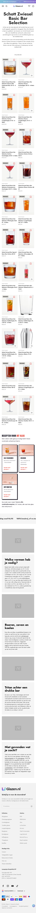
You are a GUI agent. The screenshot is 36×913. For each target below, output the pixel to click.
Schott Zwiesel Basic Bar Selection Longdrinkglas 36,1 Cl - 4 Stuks (25, 220)
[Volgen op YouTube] (12, 886)
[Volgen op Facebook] (3, 886)
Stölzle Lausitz (23, 843)
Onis (21, 822)
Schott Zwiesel (5, 80)
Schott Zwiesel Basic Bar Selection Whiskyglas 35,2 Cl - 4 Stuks (9, 220)
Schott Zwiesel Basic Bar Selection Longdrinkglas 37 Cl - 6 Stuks (26, 387)
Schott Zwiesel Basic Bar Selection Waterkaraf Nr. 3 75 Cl (25, 287)
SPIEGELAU (23, 819)
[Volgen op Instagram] (8, 886)
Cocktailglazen (6, 822)
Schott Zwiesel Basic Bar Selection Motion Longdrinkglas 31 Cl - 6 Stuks (8, 119)
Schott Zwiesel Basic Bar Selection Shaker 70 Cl (25, 353)
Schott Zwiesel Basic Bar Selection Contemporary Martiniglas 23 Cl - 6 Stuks (9, 187)
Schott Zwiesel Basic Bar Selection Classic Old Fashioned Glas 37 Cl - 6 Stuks (9, 84)
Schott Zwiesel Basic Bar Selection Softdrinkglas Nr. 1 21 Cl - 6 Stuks (9, 354)
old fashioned (24, 636)
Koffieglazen (5, 837)
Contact (4, 852)
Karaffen (4, 843)
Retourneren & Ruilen (7, 858)
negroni (7, 645)
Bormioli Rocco (24, 837)
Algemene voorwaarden (7, 908)
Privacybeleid (5, 906)
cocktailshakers (9, 768)
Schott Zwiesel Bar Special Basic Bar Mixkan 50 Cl (9, 253)
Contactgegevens (13, 906)
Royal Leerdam (24, 840)
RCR (21, 816)
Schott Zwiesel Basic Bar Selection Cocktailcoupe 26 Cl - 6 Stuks (9, 420)
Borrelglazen (5, 834)
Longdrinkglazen (6, 828)
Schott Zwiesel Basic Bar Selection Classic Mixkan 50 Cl (26, 187)
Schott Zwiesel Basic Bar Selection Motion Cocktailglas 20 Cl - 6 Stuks (10, 154)
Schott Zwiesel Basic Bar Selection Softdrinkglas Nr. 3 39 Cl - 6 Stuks (9, 320)
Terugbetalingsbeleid (23, 906)
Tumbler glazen (6, 825)
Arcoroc (22, 828)
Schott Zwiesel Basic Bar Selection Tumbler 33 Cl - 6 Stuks (26, 420)
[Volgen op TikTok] (17, 886)
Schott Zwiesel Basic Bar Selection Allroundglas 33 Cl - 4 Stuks (25, 254)
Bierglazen (4, 831)
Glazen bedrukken (6, 864)
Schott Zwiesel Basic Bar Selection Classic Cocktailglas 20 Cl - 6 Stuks (26, 83)
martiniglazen (20, 758)
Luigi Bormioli (23, 834)
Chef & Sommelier (24, 831)
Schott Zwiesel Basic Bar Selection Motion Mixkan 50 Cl (25, 154)
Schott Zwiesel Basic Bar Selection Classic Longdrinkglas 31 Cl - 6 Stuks (25, 119)
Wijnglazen (5, 816)
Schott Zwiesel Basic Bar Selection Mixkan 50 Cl (8, 386)
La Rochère (23, 825)
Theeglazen (5, 840)
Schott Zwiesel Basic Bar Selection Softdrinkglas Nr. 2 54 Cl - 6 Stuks (25, 320)
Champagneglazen (7, 819)
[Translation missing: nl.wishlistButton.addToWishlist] (14, 60)
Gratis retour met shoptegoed (7, 1)
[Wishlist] (29, 6)
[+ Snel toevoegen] (31, 75)
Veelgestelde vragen (7, 855)
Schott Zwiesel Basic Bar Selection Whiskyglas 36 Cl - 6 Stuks (9, 287)
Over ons (4, 861)
